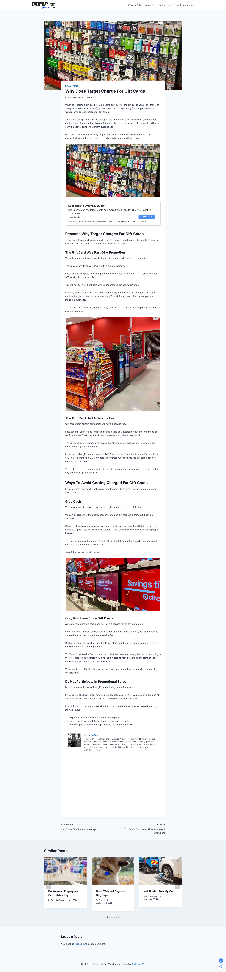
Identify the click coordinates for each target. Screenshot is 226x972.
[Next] (177, 885)
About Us (150, 5)
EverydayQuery (74, 97)
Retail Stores (71, 86)
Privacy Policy (135, 5)
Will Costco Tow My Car (159, 891)
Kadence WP (138, 964)
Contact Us (164, 5)
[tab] (107, 917)
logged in (80, 944)
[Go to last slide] (48, 885)
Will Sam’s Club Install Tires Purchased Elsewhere (144, 829)
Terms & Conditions (182, 5)
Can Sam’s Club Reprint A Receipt (78, 827)
